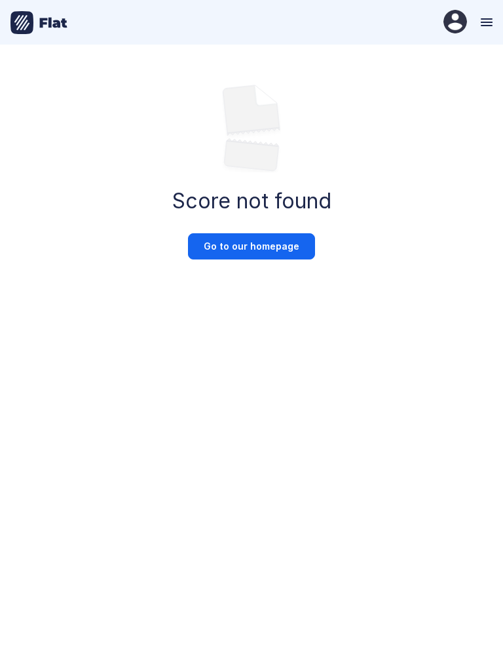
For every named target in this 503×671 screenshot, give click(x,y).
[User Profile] (455, 22)
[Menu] (485, 22)
